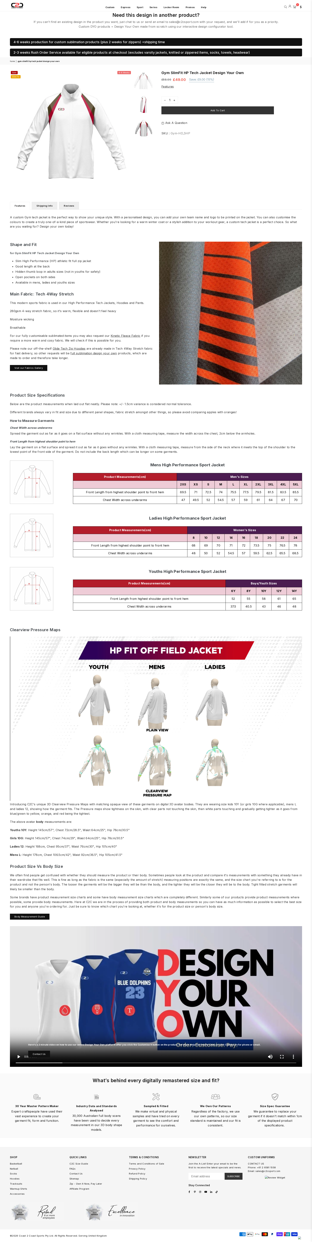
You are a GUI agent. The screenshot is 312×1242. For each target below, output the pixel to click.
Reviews (69, 205)
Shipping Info (44, 205)
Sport (140, 7)
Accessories (17, 1193)
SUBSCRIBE (233, 1176)
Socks (13, 1173)
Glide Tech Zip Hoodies (69, 348)
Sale (14, 72)
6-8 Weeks (124, 72)
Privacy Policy (137, 1168)
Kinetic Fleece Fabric (125, 336)
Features (167, 86)
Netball (14, 1168)
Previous (13, 131)
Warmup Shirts (18, 1188)
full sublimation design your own (93, 353)
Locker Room (171, 7)
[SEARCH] (286, 6)
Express (125, 7)
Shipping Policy (138, 1178)
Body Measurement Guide (29, 916)
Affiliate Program (79, 1188)
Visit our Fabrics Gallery (28, 367)
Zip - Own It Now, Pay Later (86, 1183)
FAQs (72, 1168)
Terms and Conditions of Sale (146, 1163)
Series (153, 7)
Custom (109, 7)
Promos (190, 7)
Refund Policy (137, 1173)
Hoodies (15, 1178)
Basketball (16, 1163)
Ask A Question (175, 123)
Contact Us (39, 1054)
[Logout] (290, 6)
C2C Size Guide (79, 1163)
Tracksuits (16, 1183)
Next (128, 131)
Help (203, 7)
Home (12, 61)
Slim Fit (15, 76)
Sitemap (74, 1178)
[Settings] (300, 6)
